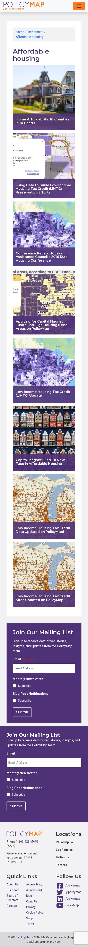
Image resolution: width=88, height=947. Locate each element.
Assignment (34, 890)
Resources (35, 32)
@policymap (73, 892)
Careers (12, 905)
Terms (30, 923)
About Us (12, 884)
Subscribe (24, 686)
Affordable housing (29, 37)
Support (31, 918)
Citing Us (31, 901)
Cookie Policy (34, 912)
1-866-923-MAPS (27, 841)
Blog (29, 895)
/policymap (72, 885)
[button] (79, 6)
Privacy (31, 907)
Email (23, 659)
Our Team (13, 890)
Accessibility (34, 884)
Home (20, 32)
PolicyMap (72, 905)
